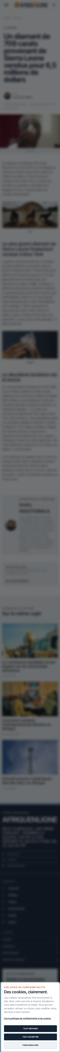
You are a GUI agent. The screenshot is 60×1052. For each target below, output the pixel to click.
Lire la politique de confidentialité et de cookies (27, 1018)
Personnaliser (30, 1045)
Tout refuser (30, 1028)
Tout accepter (30, 1037)
